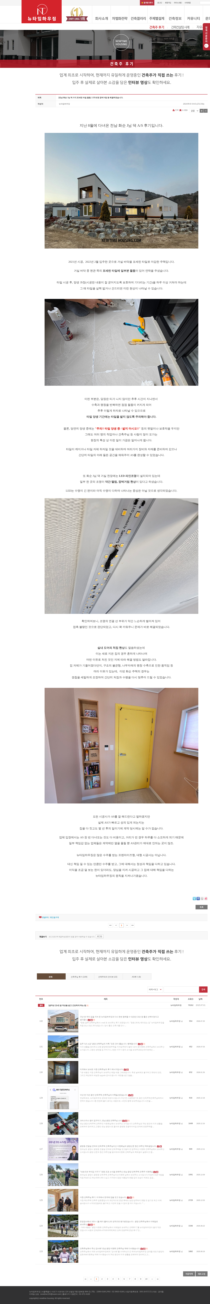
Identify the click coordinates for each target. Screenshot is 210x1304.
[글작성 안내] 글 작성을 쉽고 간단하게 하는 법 (67, 1005)
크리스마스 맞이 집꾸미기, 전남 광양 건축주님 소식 (101, 1120)
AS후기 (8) (136, 977)
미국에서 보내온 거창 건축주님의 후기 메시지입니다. (101, 1069)
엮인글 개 (54, 917)
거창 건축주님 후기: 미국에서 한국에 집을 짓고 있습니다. (103, 1197)
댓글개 (45, 917)
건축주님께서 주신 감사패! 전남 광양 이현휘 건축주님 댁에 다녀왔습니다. (110, 1248)
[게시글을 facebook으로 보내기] (198, 898)
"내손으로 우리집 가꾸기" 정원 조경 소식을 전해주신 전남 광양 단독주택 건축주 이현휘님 (116, 1172)
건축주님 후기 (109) (79, 977)
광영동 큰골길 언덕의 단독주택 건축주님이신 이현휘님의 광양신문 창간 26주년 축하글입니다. (118, 1146)
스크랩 (184, 110)
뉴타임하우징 (64, 104)
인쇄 (176, 110)
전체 (50, 977)
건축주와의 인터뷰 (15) (107, 977)
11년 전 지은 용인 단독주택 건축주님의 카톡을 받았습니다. (104, 1095)
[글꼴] (194, 111)
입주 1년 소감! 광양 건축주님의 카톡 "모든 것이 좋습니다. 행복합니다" (108, 1044)
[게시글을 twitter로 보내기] (194, 898)
